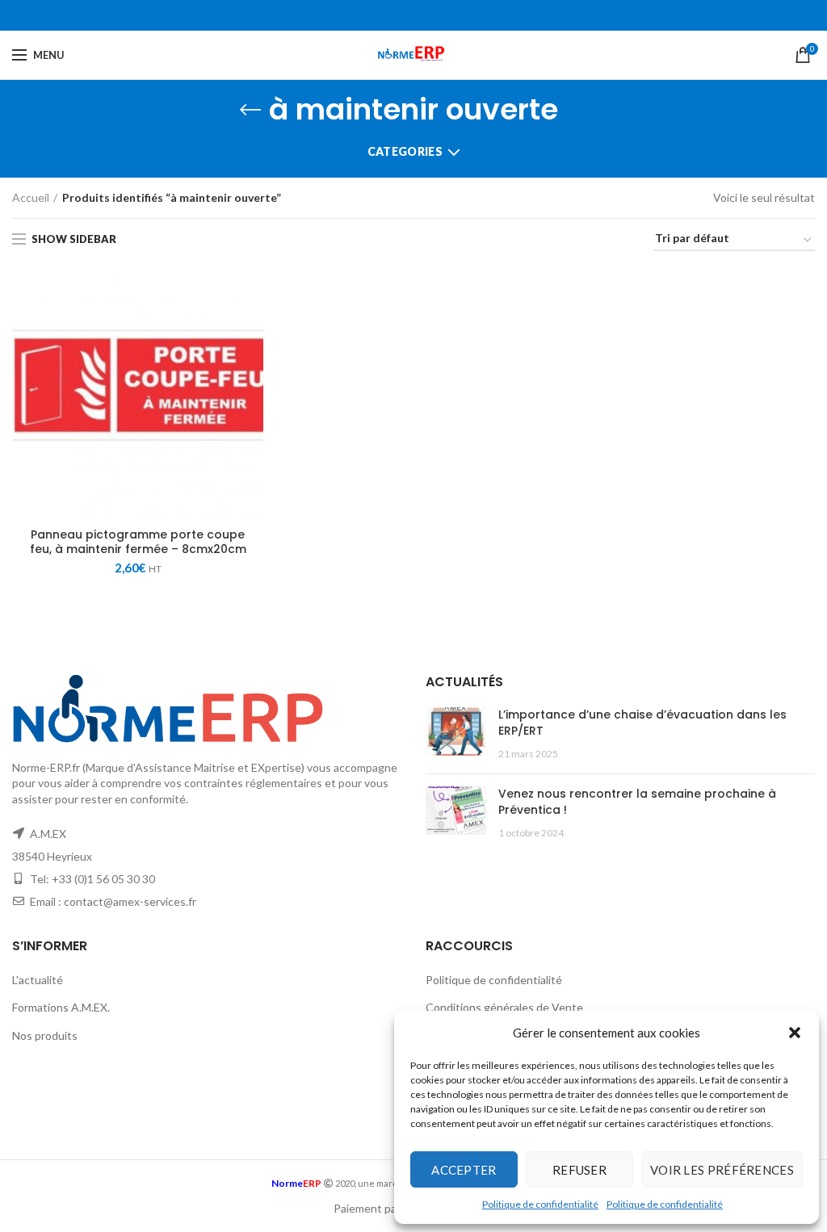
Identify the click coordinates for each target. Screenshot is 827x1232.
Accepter (463, 1170)
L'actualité (37, 980)
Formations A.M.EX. (61, 1007)
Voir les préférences (722, 1170)
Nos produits (45, 1035)
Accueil (30, 197)
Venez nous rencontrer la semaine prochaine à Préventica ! (637, 802)
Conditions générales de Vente (504, 1007)
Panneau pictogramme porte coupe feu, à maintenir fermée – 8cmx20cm (138, 541)
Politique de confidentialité (540, 1204)
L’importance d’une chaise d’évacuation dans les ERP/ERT (642, 722)
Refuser (579, 1170)
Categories (405, 151)
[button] (795, 1033)
